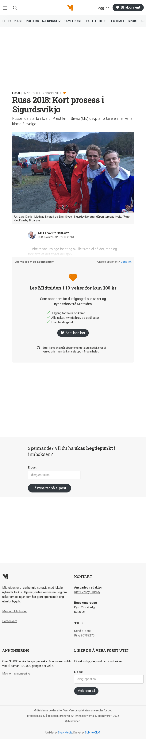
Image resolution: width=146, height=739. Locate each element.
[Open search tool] (15, 8)
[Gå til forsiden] (70, 8)
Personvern (9, 621)
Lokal (16, 93)
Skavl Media (65, 732)
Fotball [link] (118, 21)
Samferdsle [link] (73, 21)
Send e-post (82, 631)
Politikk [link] (32, 21)
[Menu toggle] (5, 7)
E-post (32, 467)
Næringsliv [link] (51, 21)
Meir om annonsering (16, 673)
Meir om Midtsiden (14, 611)
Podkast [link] (15, 21)
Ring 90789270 (84, 635)
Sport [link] (133, 21)
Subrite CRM (92, 732)
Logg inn (126, 261)
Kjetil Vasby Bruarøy (87, 592)
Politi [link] (91, 21)
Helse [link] (103, 21)
